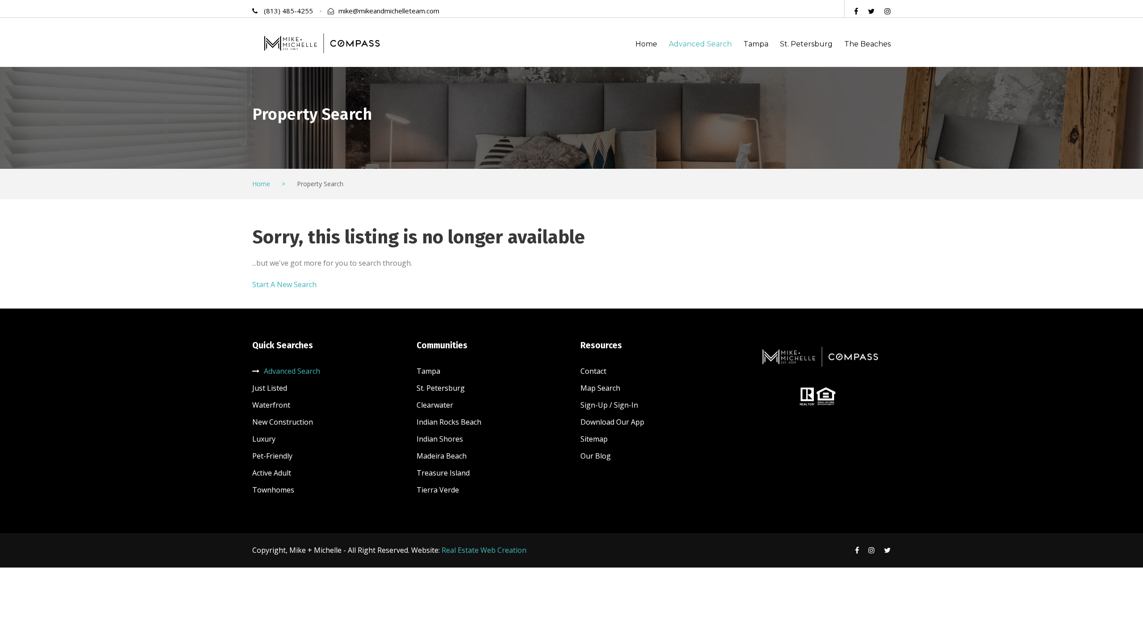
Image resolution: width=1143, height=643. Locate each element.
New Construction (282, 422)
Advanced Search (700, 44)
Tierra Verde (438, 490)
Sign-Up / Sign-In (609, 405)
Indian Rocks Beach (449, 422)
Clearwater (435, 405)
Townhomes (273, 490)
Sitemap (594, 439)
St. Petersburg (806, 44)
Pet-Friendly (272, 456)
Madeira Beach (442, 456)
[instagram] (887, 11)
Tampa (755, 44)
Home (646, 44)
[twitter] (871, 11)
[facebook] (856, 11)
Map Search (600, 388)
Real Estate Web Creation (484, 550)
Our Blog (595, 456)
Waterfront (271, 405)
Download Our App (612, 422)
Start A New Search (284, 284)
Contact (593, 371)
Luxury (263, 439)
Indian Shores (440, 439)
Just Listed (269, 388)
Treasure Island (443, 473)
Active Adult (271, 473)
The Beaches (867, 44)
